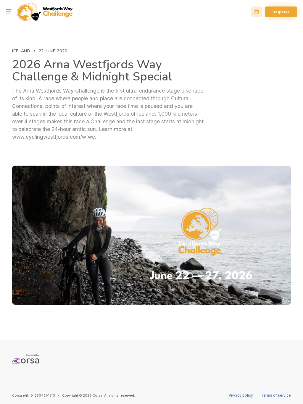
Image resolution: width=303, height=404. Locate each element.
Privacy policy (241, 395)
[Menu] (8, 12)
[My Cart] (256, 12)
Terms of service (276, 395)
